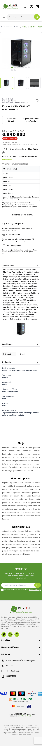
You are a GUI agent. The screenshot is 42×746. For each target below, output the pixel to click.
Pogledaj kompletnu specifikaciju (31, 120)
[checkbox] (2, 590)
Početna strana (6, 27)
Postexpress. (7, 159)
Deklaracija (6, 362)
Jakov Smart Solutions (25, 716)
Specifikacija (7, 344)
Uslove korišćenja (35, 590)
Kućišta (16, 27)
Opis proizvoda (8, 265)
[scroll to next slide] (12, 67)
